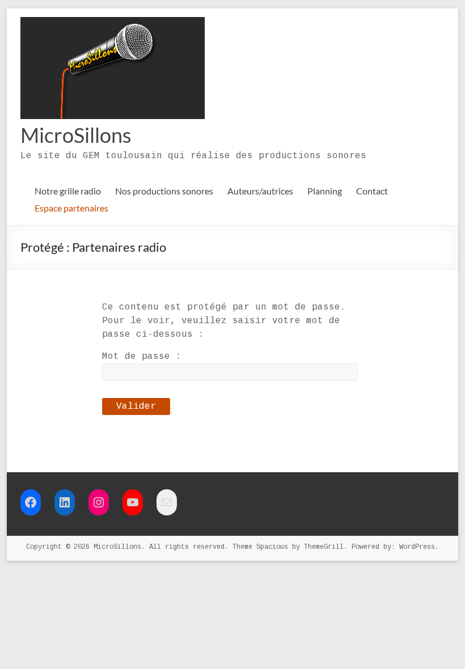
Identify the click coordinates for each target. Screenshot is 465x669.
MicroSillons (76, 134)
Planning (324, 190)
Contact (372, 190)
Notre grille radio (68, 190)
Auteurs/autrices (260, 190)
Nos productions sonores (164, 190)
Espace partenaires (71, 207)
